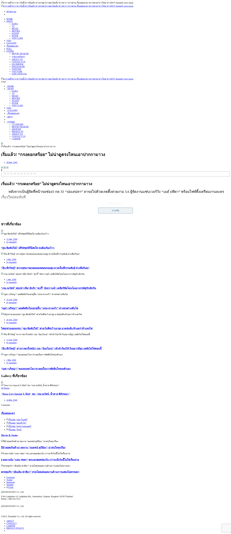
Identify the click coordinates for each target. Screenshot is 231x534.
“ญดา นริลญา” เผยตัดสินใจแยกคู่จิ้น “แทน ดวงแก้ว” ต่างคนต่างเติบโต (39, 308)
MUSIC (15, 28)
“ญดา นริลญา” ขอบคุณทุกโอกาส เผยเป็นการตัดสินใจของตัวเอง (35, 368)
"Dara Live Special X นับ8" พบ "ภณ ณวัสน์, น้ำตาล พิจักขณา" (35, 394)
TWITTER (16, 69)
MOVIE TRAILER (20, 53)
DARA (15, 24)
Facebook (10, 477)
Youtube (10, 485)
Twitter (9, 480)
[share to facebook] (2, 167)
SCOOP (15, 33)
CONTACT (11, 523)
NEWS (9, 21)
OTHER (10, 51)
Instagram (10, 482)
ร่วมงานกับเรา (18, 56)
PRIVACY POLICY (15, 528)
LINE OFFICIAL (19, 74)
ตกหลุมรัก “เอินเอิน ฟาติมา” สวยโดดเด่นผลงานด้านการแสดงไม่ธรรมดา (40, 471)
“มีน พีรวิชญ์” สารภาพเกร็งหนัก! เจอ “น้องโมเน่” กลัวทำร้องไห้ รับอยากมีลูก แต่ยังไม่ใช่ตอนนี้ (51, 348)
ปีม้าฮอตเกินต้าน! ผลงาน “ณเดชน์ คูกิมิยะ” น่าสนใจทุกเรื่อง (33, 447)
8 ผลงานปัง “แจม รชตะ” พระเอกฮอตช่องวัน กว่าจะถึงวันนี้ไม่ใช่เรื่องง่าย (40, 459)
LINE (11, 487)
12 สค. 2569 (11, 239)
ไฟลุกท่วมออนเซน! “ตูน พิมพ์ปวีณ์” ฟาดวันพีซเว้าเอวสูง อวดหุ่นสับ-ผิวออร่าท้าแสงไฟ (47, 328)
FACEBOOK (18, 64)
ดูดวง (9, 116)
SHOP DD (16, 129)
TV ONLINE (17, 124)
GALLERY (11, 43)
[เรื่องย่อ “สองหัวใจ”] (16, 423)
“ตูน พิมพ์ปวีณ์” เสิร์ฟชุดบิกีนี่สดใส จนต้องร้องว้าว (27, 247)
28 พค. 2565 (11, 162)
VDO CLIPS (17, 38)
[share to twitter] (5, 167)
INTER (15, 36)
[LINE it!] (7, 167)
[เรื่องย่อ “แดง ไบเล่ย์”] (17, 420)
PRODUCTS (17, 131)
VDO (8, 40)
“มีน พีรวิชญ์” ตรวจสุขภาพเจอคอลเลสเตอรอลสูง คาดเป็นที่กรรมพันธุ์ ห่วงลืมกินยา (45, 267)
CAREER (16, 139)
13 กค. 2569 (11, 340)
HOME (9, 19)
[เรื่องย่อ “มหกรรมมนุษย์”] (19, 426)
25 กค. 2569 (11, 300)
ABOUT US (17, 59)
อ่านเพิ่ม (115, 210)
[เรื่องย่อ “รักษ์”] (14, 430)
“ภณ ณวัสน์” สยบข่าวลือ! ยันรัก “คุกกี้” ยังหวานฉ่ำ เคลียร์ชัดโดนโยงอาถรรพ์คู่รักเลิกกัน (48, 288)
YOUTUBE (17, 71)
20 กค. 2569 (11, 320)
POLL (9, 49)
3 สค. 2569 (11, 259)
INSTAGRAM (18, 66)
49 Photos (5, 388)
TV (13, 26)
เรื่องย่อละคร (12, 46)
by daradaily (11, 242)
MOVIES (16, 31)
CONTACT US (18, 62)
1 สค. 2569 (11, 279)
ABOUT (10, 521)
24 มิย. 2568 (11, 400)
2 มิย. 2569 (11, 360)
